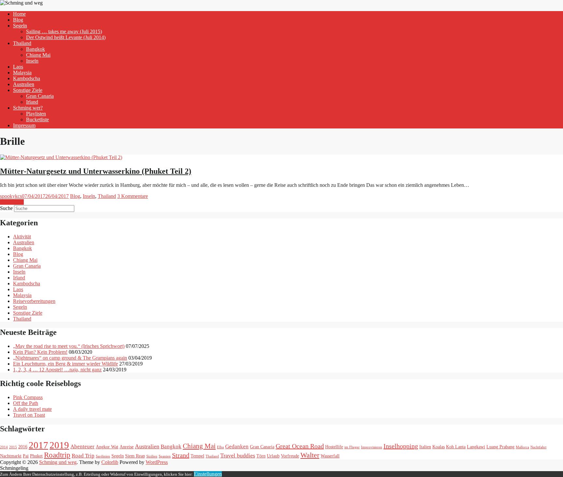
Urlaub (273, 455)
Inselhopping (400, 446)
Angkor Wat (107, 446)
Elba (220, 447)
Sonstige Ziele (27, 90)
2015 (13, 447)
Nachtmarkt (11, 455)
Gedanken (237, 446)
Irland (32, 102)
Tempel (197, 455)
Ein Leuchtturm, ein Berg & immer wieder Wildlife (65, 363)
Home (19, 14)
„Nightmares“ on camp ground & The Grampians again (70, 358)
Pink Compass (28, 397)
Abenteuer (82, 446)
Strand (180, 455)
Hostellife (334, 446)
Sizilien (151, 456)
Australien (23, 84)
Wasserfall (330, 455)
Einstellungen (208, 474)
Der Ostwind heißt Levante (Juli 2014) (66, 37)
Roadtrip (57, 455)
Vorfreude (290, 455)
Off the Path (25, 403)
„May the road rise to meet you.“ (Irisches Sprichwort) (68, 346)
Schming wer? (28, 108)
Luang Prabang (500, 446)
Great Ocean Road (300, 446)
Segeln (20, 25)
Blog (18, 19)
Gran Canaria (40, 96)
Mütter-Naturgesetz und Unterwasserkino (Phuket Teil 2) (95, 171)
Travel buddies (237, 455)
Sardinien (103, 456)
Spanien (165, 456)
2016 (22, 446)
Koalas (438, 446)
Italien (425, 446)
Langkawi (476, 446)
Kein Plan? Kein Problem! (40, 352)
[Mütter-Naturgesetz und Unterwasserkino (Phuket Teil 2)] (61, 157)
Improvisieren (371, 447)
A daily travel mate (32, 409)
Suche (6, 208)
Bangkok (35, 49)
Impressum (24, 125)
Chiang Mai (38, 55)
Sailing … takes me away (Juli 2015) (64, 31)
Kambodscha (26, 78)
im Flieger (352, 447)
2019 (59, 445)
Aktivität (22, 236)
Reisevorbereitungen (34, 301)
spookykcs (11, 196)
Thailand (22, 43)
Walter (309, 455)
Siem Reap (135, 455)
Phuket (36, 455)
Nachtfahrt (538, 447)
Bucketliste (37, 119)
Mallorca (522, 447)
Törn (261, 455)
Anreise (127, 446)
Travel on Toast (29, 415)
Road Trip (83, 456)
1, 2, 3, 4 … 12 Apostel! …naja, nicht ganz (57, 369)
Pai (26, 455)
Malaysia (22, 72)
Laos (18, 66)
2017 (38, 445)
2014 (4, 447)
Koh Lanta (456, 446)
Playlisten (36, 113)
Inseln (32, 61)
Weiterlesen (12, 202)
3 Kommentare (132, 196)
